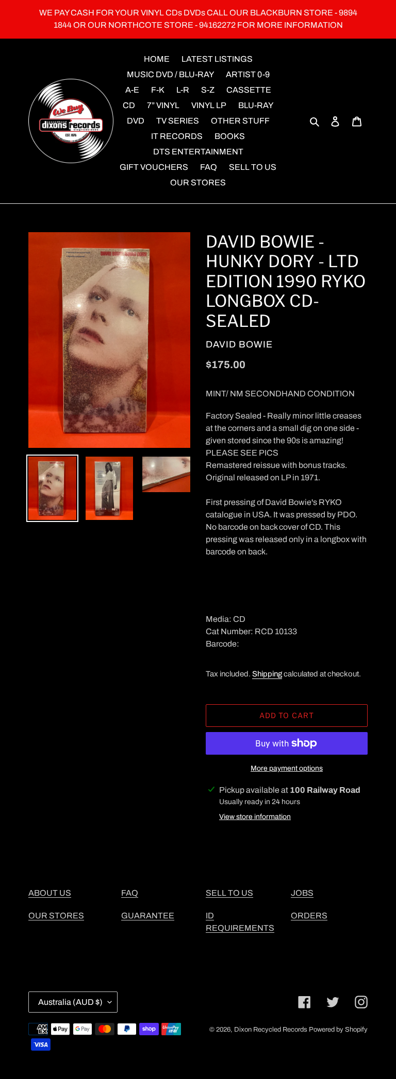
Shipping (267, 674)
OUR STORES (56, 915)
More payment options (287, 768)
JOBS (302, 893)
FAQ (129, 893)
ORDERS (309, 915)
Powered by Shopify (338, 1029)
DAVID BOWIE (239, 344)
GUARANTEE (147, 915)
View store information (255, 817)
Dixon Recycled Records (270, 1029)
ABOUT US (49, 893)
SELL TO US (229, 893)
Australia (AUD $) (70, 1002)
